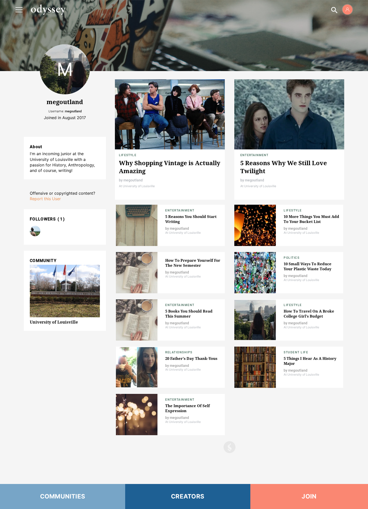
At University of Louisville (137, 186)
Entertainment (254, 155)
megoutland (133, 180)
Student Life (296, 352)
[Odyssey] (48, 9)
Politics (291, 258)
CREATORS (187, 496)
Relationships (179, 352)
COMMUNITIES (62, 496)
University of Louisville (54, 322)
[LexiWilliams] (35, 231)
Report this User (45, 198)
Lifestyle (127, 155)
